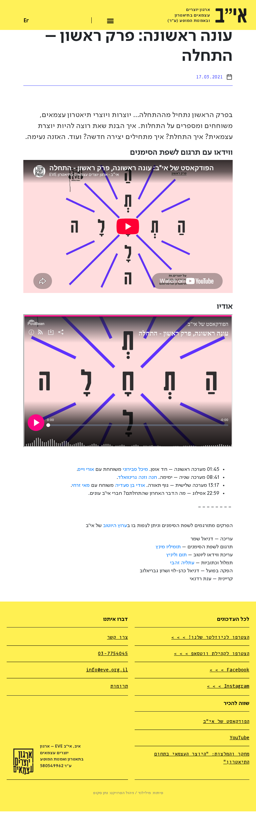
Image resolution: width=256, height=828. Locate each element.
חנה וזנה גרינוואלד (137, 477)
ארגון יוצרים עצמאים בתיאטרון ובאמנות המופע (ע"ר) (188, 15)
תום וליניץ (176, 555)
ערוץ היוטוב (115, 525)
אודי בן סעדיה (130, 485)
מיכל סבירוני (135, 469)
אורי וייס (86, 469)
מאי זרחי (81, 485)
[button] (110, 20)
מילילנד (144, 793)
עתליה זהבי (182, 563)
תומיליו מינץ (168, 547)
